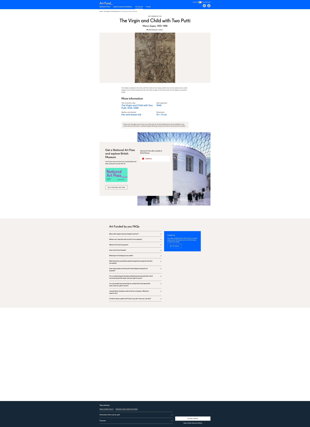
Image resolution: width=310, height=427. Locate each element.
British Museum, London (155, 30)
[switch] (200, 2)
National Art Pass (105, 7)
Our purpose (139, 7)
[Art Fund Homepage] (106, 3)
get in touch (159, 126)
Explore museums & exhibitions (122, 7)
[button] (116, 187)
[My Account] (208, 5)
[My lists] (204, 5)
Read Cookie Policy (107, 409)
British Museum (145, 153)
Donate (148, 7)
